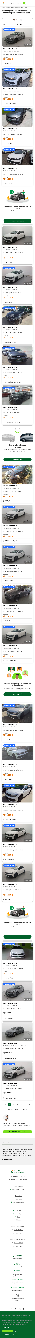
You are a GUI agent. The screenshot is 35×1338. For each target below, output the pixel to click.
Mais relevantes (24, 25)
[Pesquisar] (24, 3)
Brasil (28, 13)
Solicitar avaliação (17, 459)
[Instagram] (11, 1309)
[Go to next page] (29, 1104)
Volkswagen (19, 7)
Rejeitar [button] (16, 1331)
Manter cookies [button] (7, 1331)
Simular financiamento (17, 221)
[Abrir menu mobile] (32, 3)
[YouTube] (20, 1309)
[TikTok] (15, 1309)
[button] (17, 1233)
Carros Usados (10, 7)
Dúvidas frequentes (17, 699)
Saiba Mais (6, 1327)
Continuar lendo (7, 1160)
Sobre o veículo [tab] (6, 1143)
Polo (26, 7)
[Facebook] (24, 1309)
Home (3, 7)
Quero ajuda (16, 694)
